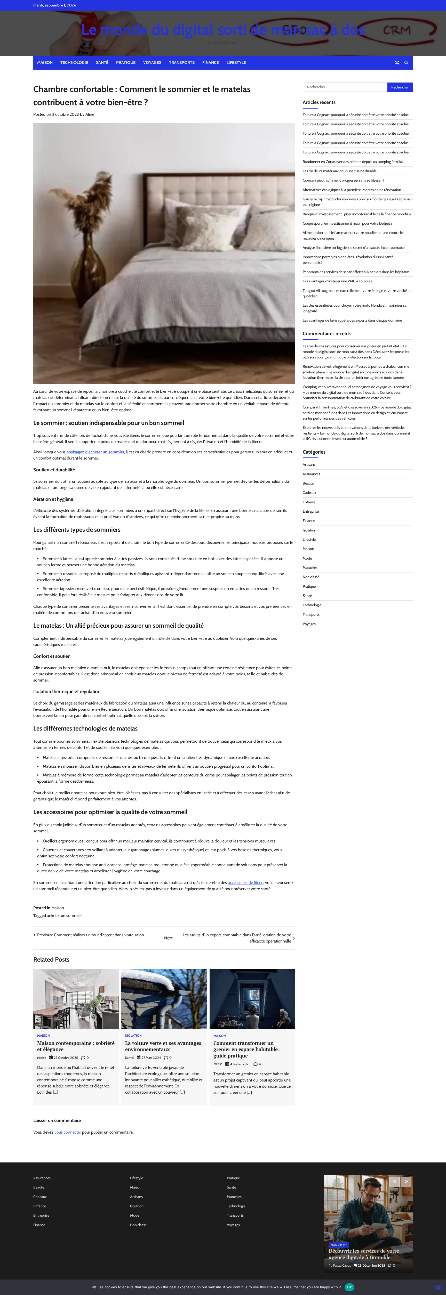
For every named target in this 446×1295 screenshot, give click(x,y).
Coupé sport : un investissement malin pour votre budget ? (348, 223)
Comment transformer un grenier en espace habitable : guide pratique (247, 1049)
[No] (438, 1287)
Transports (182, 62)
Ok (349, 1287)
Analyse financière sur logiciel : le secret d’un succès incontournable (353, 247)
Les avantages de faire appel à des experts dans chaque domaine (352, 320)
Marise (41, 1058)
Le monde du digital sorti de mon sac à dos (223, 29)
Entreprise (311, 511)
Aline (89, 114)
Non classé (311, 577)
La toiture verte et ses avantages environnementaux (163, 1046)
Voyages (152, 62)
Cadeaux (309, 492)
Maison (45, 62)
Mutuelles (310, 567)
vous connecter (67, 1132)
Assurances (311, 474)
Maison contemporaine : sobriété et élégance (76, 1046)
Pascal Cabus (342, 1265)
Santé (102, 62)
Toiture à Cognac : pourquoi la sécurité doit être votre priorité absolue (356, 114)
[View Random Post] (397, 63)
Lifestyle (236, 62)
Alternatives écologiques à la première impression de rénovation (352, 189)
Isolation (133, 1035)
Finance (210, 62)
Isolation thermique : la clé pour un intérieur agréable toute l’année (353, 377)
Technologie (74, 62)
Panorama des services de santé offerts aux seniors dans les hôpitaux (356, 271)
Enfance (309, 502)
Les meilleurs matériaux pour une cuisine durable (340, 171)
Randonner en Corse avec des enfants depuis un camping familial (353, 161)
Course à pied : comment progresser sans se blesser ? (343, 180)
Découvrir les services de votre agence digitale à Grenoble (364, 1254)
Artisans (309, 464)
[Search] (406, 63)
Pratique (126, 62)
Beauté (308, 483)
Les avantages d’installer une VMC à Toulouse (337, 281)
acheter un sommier (64, 915)
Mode (307, 558)
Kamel (129, 1058)
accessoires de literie (245, 882)
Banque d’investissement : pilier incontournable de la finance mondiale (357, 214)
